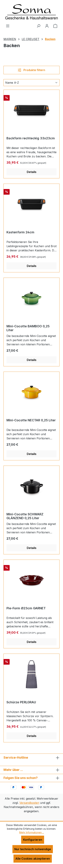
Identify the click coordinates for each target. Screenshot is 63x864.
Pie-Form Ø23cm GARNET (26, 608)
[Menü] (8, 25)
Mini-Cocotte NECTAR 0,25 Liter (31, 420)
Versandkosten (29, 802)
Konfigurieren (32, 839)
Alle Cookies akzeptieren (32, 858)
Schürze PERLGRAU (21, 702)
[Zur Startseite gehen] (31, 11)
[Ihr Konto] (47, 25)
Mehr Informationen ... (31, 832)
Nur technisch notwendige (32, 849)
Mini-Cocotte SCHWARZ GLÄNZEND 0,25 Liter (24, 516)
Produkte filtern (34, 70)
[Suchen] (38, 25)
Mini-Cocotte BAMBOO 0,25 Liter (28, 328)
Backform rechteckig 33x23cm (30, 138)
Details (31, 172)
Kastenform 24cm (20, 232)
